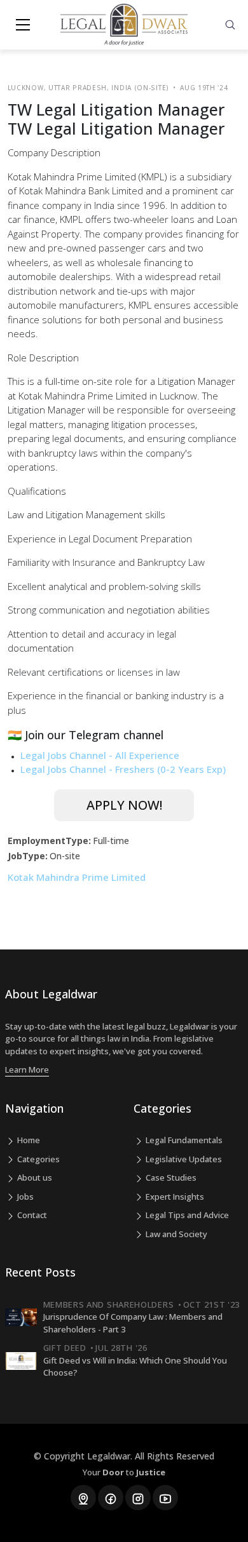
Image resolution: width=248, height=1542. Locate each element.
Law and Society (175, 1234)
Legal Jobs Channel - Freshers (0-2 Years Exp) (123, 769)
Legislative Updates (183, 1159)
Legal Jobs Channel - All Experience (99, 755)
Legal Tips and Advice (186, 1215)
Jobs (24, 1196)
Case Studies (170, 1177)
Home (27, 1140)
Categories (37, 1159)
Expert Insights (174, 1196)
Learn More (27, 1069)
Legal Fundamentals (183, 1140)
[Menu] (23, 24)
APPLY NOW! (124, 805)
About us (33, 1177)
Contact (31, 1215)
